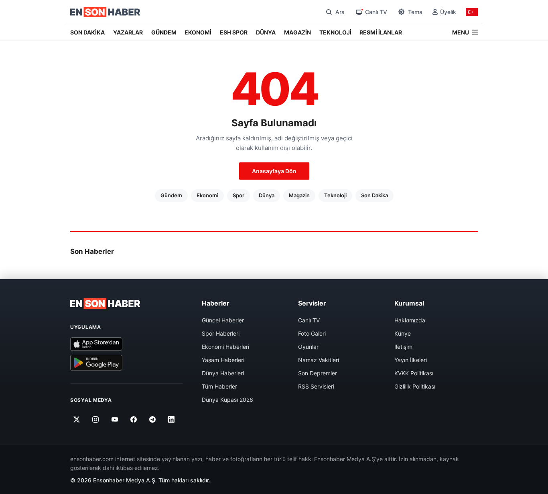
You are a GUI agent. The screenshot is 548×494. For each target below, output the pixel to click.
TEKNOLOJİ (335, 32)
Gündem (171, 195)
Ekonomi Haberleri (225, 346)
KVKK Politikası (413, 373)
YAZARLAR (128, 32)
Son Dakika (374, 195)
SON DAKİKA (87, 32)
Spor (238, 195)
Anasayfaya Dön (274, 171)
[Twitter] (76, 419)
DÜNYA (266, 32)
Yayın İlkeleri (410, 359)
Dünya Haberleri (223, 373)
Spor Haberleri (220, 333)
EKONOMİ (198, 32)
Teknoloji (335, 195)
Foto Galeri (312, 333)
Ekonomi (207, 195)
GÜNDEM (164, 32)
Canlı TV (309, 320)
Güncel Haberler (223, 320)
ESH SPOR (234, 32)
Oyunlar (308, 346)
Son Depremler (317, 373)
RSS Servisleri (316, 386)
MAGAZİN (297, 32)
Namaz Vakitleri (318, 359)
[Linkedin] (171, 419)
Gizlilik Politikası (414, 386)
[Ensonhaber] (105, 12)
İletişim (403, 346)
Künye (402, 333)
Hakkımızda (409, 320)
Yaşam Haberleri (223, 359)
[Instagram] (95, 419)
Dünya (266, 195)
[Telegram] (152, 419)
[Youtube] (114, 419)
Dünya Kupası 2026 (227, 399)
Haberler (215, 303)
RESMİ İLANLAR (380, 32)
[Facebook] (133, 419)
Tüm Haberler (219, 386)
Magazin (299, 195)
